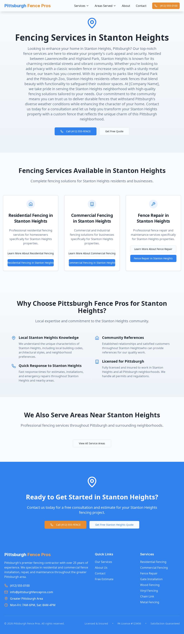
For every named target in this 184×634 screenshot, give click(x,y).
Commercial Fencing (154, 568)
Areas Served (103, 6)
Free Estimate (104, 579)
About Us (101, 568)
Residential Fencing (153, 562)
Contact (141, 6)
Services (79, 6)
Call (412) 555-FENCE (78, 131)
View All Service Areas (92, 443)
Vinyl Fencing (149, 591)
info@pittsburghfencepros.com (31, 592)
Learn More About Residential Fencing (31, 253)
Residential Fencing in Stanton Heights (31, 262)
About (126, 6)
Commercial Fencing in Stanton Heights (92, 262)
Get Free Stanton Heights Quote (114, 524)
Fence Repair (149, 573)
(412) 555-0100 (169, 5)
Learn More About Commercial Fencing (92, 253)
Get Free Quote (114, 131)
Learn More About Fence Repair (153, 249)
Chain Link (147, 596)
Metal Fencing (149, 602)
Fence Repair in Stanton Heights (153, 258)
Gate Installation (151, 579)
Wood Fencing (150, 585)
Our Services (103, 562)
